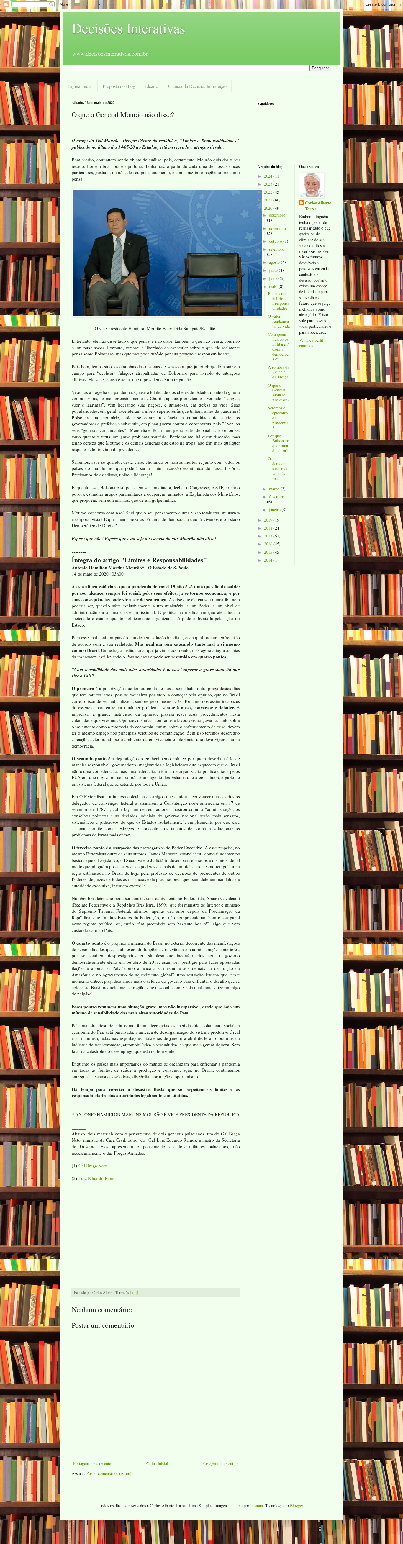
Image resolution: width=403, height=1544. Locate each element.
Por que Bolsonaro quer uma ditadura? (278, 443)
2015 (268, 552)
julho (274, 270)
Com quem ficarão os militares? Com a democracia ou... (278, 346)
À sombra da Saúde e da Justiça (278, 372)
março (275, 488)
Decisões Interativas (128, 27)
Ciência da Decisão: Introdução (197, 86)
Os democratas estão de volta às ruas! (278, 468)
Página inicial (80, 86)
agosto (275, 262)
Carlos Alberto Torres (318, 206)
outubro (276, 241)
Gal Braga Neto (92, 1165)
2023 (268, 184)
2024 (268, 176)
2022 (268, 192)
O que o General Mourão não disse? (278, 392)
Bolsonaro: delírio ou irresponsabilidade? (278, 301)
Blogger (296, 1505)
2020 (268, 208)
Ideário (151, 86)
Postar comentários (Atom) (109, 1473)
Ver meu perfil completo (311, 343)
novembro (277, 228)
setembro (276, 249)
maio (274, 286)
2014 (268, 560)
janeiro (275, 509)
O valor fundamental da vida (279, 321)
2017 (268, 536)
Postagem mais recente (92, 1463)
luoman (256, 1505)
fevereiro (276, 496)
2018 (268, 528)
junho (274, 278)
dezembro (277, 215)
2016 (268, 544)
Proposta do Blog (119, 86)
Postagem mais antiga (220, 1463)
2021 (268, 200)
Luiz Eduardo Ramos (97, 1178)
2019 (268, 520)
